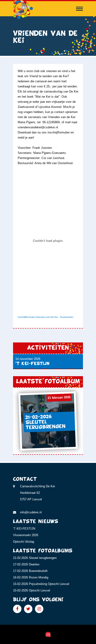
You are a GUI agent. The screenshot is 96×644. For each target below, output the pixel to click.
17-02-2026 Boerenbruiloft (30, 571)
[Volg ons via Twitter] (28, 609)
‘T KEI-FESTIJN (24, 528)
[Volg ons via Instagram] (39, 609)
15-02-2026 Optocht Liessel (31, 590)
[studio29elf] (48, 634)
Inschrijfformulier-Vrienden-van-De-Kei (38, 317)
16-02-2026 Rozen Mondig (30, 577)
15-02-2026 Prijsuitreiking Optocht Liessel (41, 584)
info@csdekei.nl (31, 512)
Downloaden (66, 317)
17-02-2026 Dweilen (26, 564)
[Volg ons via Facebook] (17, 609)
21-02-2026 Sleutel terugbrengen (35, 558)
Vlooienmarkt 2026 (25, 535)
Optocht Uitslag (23, 541)
